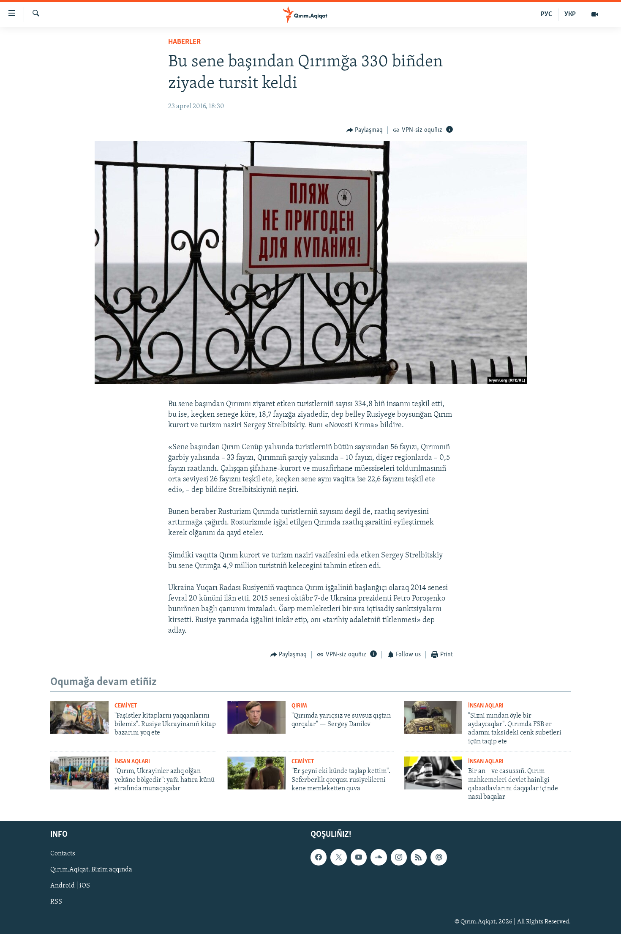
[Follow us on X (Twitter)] (338, 857)
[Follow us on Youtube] (359, 857)
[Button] (364, 130)
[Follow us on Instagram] (399, 857)
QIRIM (299, 706)
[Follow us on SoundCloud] (378, 857)
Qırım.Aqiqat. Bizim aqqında (91, 869)
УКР (570, 14)
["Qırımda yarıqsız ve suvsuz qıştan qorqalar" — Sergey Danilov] (256, 717)
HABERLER (184, 42)
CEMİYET (125, 706)
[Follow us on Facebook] (318, 857)
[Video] (594, 14)
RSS (56, 901)
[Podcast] (438, 857)
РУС (546, 14)
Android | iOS (70, 885)
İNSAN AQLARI (486, 706)
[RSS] (419, 857)
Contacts (62, 853)
